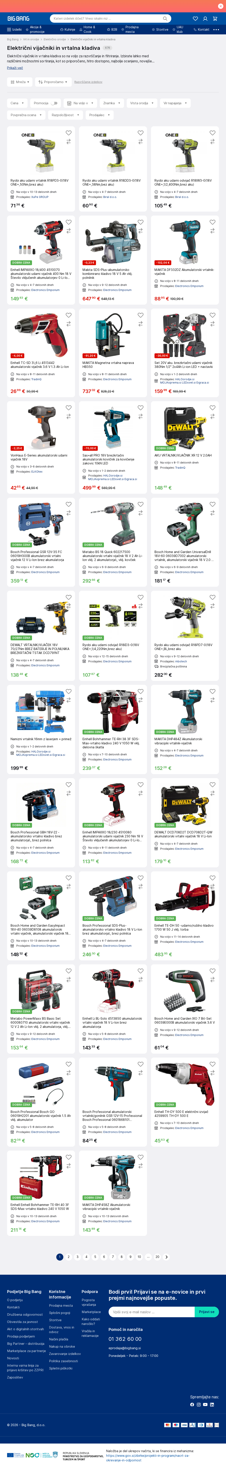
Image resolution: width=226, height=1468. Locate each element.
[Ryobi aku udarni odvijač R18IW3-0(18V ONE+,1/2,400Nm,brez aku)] (185, 169)
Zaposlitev (15, 1377)
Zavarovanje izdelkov (65, 1354)
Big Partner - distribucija (25, 1344)
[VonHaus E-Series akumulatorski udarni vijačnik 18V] (41, 447)
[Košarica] (215, 18)
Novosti (13, 1358)
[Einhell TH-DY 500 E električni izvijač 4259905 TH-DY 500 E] (185, 1102)
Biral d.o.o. (110, 197)
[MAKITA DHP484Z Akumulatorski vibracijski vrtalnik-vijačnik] (185, 729)
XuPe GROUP (40, 197)
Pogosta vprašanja (89, 1302)
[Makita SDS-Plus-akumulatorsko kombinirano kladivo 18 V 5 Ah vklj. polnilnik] (113, 260)
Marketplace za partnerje (26, 1351)
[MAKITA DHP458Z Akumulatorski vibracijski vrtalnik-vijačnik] (113, 1193)
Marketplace (91, 1312)
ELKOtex (36, 471)
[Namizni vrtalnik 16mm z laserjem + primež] (41, 729)
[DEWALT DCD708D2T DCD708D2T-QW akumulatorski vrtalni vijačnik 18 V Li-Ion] (185, 822)
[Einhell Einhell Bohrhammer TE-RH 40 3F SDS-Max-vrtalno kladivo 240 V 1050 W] (41, 1193)
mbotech (181, 661)
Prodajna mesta (61, 1306)
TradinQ (36, 379)
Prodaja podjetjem (21, 1336)
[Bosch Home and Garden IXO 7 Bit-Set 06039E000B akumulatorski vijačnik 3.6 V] (185, 1009)
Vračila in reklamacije (90, 1333)
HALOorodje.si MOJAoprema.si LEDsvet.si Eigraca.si (184, 381)
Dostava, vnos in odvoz (61, 1329)
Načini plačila (58, 1339)
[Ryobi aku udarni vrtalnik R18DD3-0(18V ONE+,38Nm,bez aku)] (113, 169)
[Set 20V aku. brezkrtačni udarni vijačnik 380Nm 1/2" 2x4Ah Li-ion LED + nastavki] (185, 353)
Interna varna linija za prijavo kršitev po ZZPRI (25, 1368)
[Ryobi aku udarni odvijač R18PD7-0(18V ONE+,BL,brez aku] (185, 636)
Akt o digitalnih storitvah (25, 1329)
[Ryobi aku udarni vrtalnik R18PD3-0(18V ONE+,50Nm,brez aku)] (41, 169)
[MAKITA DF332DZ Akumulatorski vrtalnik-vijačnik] (185, 260)
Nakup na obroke (62, 1347)
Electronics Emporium (45, 290)
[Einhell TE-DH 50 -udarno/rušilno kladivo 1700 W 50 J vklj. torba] (185, 916)
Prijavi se (207, 1312)
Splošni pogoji (59, 1313)
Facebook (192, 1405)
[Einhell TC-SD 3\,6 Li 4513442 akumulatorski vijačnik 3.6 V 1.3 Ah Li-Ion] (41, 353)
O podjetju (15, 1300)
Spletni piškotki (60, 1368)
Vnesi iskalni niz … (82, 18)
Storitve (55, 1320)
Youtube (205, 1405)
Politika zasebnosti (63, 1361)
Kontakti (13, 1307)
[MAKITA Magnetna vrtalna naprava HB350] (113, 353)
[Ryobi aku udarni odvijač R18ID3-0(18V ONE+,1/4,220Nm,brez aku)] (113, 636)
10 (139, 1257)
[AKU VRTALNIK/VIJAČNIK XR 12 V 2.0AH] (185, 447)
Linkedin (212, 1405)
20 (157, 1257)
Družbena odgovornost (25, 1315)
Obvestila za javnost (22, 1322)
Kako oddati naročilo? (91, 1321)
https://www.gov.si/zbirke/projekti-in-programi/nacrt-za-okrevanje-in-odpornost (148, 1458)
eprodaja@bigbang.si (125, 1348)
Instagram (199, 1405)
